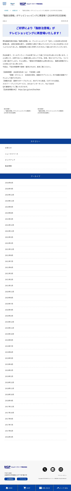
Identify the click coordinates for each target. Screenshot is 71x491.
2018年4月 (9, 400)
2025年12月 (9, 195)
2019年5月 (9, 358)
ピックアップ (10, 160)
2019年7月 (9, 346)
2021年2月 (9, 279)
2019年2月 (9, 370)
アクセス (22, 479)
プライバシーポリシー (62, 475)
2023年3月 (9, 219)
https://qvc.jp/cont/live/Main (29, 89)
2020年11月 (9, 291)
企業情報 (9, 479)
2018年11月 (9, 388)
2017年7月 (9, 425)
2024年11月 (9, 201)
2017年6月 (9, 431)
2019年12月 (9, 322)
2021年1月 (9, 285)
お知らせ (5, 21)
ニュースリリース (11, 154)
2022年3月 (9, 237)
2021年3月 (9, 273)
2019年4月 (9, 364)
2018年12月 (9, 382)
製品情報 (8, 166)
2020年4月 (9, 310)
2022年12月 (9, 225)
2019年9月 (9, 340)
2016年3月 (9, 437)
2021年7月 (9, 261)
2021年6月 (9, 267)
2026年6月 (9, 182)
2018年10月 (9, 394)
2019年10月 (9, 334)
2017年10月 (9, 412)
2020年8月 (9, 297)
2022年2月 (9, 243)
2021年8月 (9, 255)
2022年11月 (9, 231)
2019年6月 (9, 352)
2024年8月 (9, 213)
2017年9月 (9, 419)
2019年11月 (9, 328)
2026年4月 (9, 188)
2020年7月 (9, 303)
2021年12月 (9, 249)
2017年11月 (9, 406)
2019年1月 (9, 376)
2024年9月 (9, 207)
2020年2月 (9, 316)
